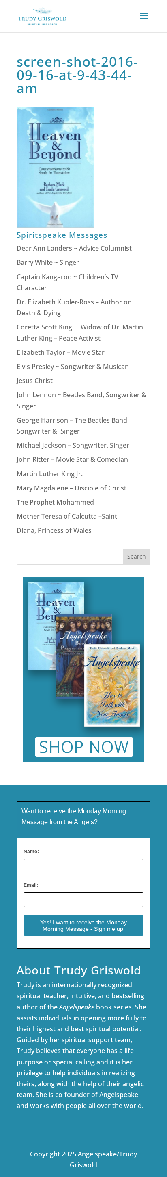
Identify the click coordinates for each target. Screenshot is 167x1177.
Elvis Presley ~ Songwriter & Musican (73, 366)
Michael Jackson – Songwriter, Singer (73, 445)
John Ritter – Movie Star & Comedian (72, 459)
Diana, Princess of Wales (54, 530)
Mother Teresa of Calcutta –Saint (67, 516)
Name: (31, 851)
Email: (31, 885)
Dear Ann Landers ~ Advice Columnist (74, 248)
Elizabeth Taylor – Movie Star (61, 352)
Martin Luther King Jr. (50, 473)
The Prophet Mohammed (55, 502)
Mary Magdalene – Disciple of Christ (71, 488)
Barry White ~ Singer (49, 262)
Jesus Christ (35, 380)
